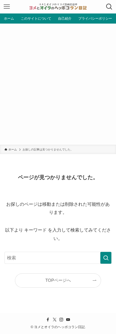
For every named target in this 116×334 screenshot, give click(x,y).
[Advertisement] (58, 84)
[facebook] (47, 319)
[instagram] (61, 319)
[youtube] (68, 319)
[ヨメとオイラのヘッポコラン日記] (58, 6)
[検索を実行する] (105, 258)
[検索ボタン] (109, 6)
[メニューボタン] (7, 6)
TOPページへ (58, 280)
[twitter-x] (54, 319)
